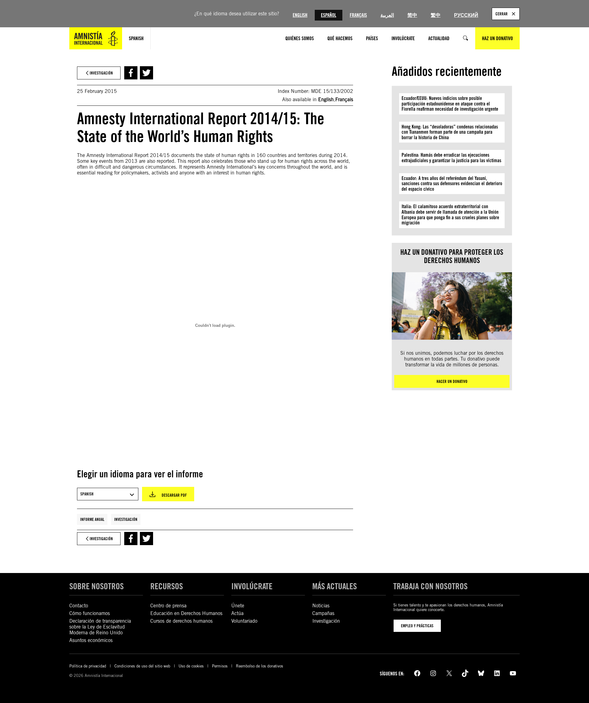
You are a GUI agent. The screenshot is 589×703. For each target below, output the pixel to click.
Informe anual (92, 519)
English (300, 15)
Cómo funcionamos (89, 613)
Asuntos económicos (91, 640)
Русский (466, 15)
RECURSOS (166, 586)
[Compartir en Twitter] (146, 72)
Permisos (220, 666)
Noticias (320, 606)
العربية (387, 15)
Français (358, 15)
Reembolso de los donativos (259, 666)
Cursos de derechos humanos (181, 621)
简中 (412, 15)
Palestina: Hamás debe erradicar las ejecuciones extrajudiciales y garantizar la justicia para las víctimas (451, 157)
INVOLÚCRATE (251, 586)
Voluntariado (244, 621)
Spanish (136, 38)
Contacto (78, 606)
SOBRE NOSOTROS (96, 586)
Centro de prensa (168, 606)
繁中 (436, 15)
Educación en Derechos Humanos (186, 613)
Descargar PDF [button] (174, 495)
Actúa (237, 613)
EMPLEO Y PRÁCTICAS (417, 625)
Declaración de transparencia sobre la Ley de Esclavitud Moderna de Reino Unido (100, 627)
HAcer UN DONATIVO (452, 381)
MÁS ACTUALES (334, 586)
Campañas (323, 613)
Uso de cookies (191, 666)
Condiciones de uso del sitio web (142, 666)
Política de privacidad (87, 666)
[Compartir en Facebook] (130, 72)
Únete (237, 606)
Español (328, 15)
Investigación (125, 519)
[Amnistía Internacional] (95, 38)
